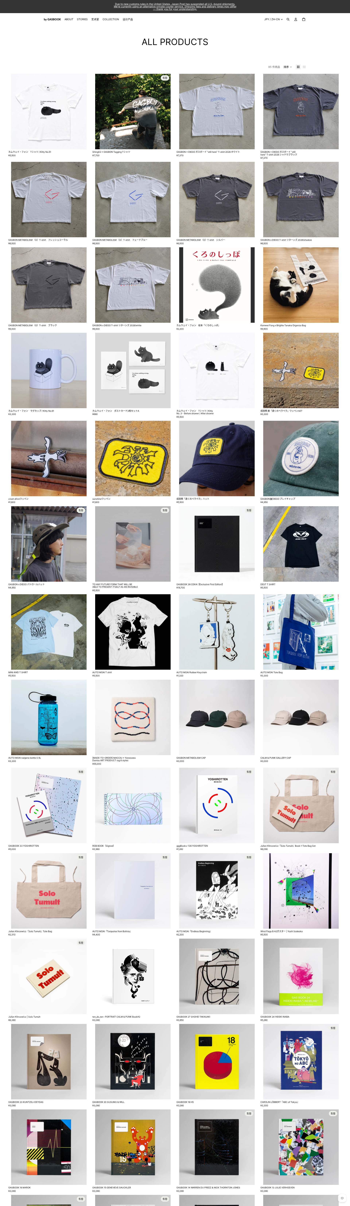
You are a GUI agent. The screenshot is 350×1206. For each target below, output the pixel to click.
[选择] (81, 143)
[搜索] (288, 19)
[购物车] (304, 19)
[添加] (249, 317)
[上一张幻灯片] (16, 112)
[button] (288, 67)
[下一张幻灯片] (81, 112)
